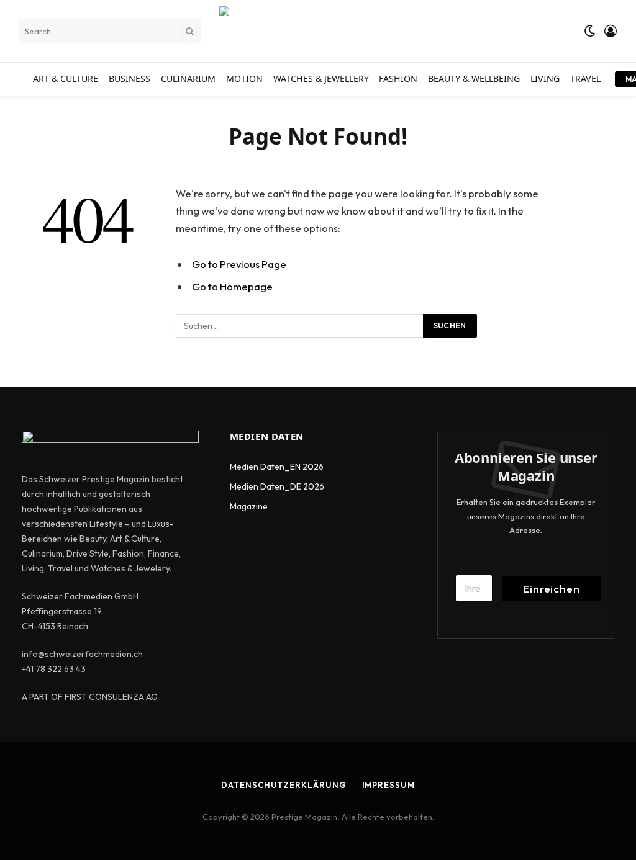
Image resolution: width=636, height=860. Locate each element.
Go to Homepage (232, 286)
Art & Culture (65, 78)
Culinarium (188, 78)
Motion (244, 78)
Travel (585, 78)
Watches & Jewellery (321, 78)
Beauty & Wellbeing (474, 78)
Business (129, 78)
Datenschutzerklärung (283, 785)
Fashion (398, 78)
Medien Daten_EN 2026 (277, 466)
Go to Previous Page (239, 264)
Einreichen (551, 588)
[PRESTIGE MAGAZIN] (343, 31)
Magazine (249, 506)
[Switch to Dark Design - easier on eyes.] (590, 31)
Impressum (388, 785)
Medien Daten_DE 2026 (277, 486)
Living (545, 78)
